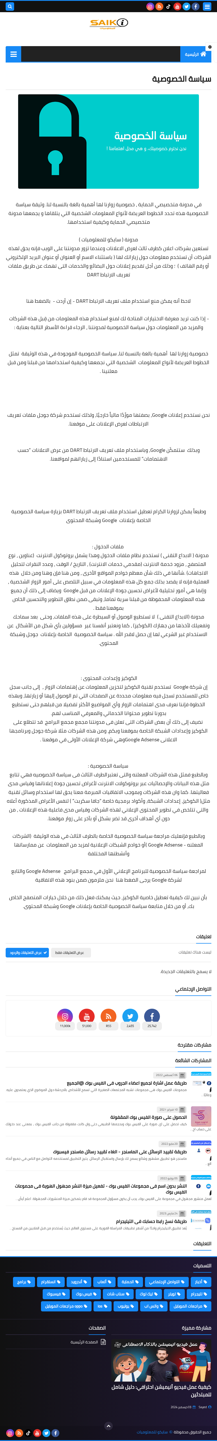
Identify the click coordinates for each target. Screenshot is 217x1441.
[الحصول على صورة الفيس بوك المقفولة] (201, 1116)
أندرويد (76, 1281)
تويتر (172, 1294)
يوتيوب (123, 1306)
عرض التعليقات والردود (26, 952)
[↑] (108, 1426)
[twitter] (186, 6)
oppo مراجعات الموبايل (64, 1306)
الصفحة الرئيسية (84, 1342)
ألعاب (102, 1281)
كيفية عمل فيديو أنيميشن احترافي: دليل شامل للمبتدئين (161, 1390)
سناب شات (116, 1294)
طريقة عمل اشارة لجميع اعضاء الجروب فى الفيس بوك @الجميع (127, 1083)
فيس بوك (84, 1294)
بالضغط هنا (38, 301)
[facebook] (195, 6)
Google (157, 450)
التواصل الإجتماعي (164, 1281)
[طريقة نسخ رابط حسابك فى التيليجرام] (201, 1220)
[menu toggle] (207, 6)
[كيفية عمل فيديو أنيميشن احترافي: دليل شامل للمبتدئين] (161, 1360)
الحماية (128, 1281)
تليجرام (196, 1294)
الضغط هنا (127, 879)
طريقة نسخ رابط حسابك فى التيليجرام (151, 1221)
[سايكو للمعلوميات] (108, 24)
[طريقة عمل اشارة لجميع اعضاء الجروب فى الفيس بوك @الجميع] (201, 1082)
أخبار (198, 1281)
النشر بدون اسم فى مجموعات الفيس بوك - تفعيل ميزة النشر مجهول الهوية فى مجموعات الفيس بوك (101, 1189)
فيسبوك (54, 1294)
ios (100, 1306)
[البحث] (10, 6)
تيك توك (146, 1294)
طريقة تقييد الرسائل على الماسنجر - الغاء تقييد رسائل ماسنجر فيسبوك (120, 1151)
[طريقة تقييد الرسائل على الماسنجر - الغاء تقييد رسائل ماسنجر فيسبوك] (201, 1151)
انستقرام (48, 1281)
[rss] (159, 6)
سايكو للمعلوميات (101, 239)
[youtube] (177, 6)
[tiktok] (168, 6)
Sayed (203, 1407)
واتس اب (151, 1306)
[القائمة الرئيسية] (13, 54)
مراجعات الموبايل (188, 1306)
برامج (21, 1281)
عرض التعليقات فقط (69, 952)
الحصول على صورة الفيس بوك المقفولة (148, 1117)
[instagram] (150, 6)
